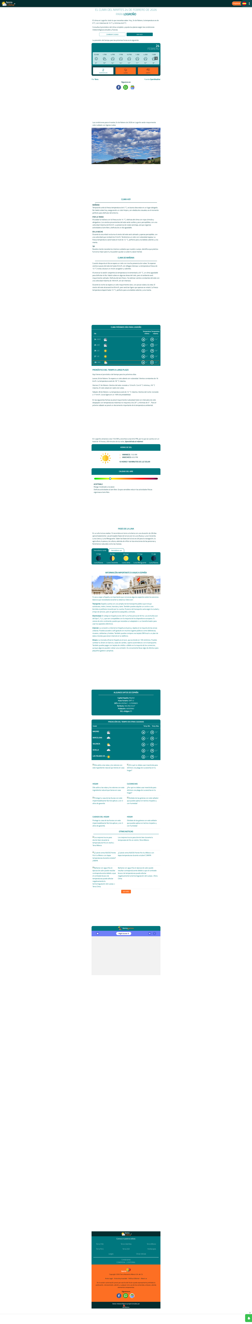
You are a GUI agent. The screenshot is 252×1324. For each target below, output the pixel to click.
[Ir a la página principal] (8, 3)
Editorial (131, 1262)
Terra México (151, 1244)
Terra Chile (100, 1244)
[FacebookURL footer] (119, 1295)
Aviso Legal (109, 1278)
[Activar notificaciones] (239, 1318)
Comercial (121, 1262)
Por (95, 79)
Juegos (111, 1253)
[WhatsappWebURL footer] (125, 1295)
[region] (126, 105)
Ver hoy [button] (140, 34)
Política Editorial (133, 1278)
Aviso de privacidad (120, 1278)
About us (144, 1278)
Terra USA (126, 1249)
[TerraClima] (244, 4)
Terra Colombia (126, 1244)
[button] (25, 83)
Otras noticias (141, 1253)
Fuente (152, 79)
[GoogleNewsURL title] (132, 87)
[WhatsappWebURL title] (125, 87)
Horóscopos (151, 1249)
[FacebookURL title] (118, 87)
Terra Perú (100, 1249)
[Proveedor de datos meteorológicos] (126, 1306)
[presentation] (156, 58)
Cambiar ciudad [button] (112, 34)
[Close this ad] (250, 1312)
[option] (103, 71)
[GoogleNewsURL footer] (132, 1295)
